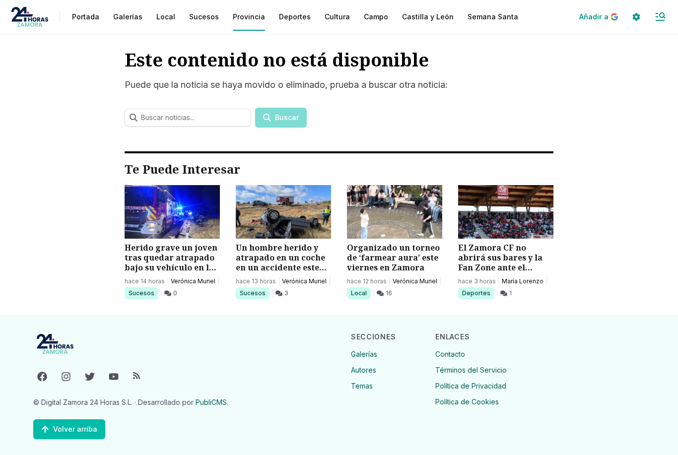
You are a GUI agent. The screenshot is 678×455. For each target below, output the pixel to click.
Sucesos (143, 293)
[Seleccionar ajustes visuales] (636, 17)
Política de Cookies (467, 401)
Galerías (127, 16)
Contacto (450, 354)
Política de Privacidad (470, 386)
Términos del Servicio (471, 370)
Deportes (477, 293)
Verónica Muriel (193, 281)
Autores (363, 370)
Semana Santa (493, 16)
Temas (362, 386)
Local (360, 293)
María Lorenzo (522, 281)
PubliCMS (211, 402)
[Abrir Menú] (660, 17)
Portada (85, 16)
